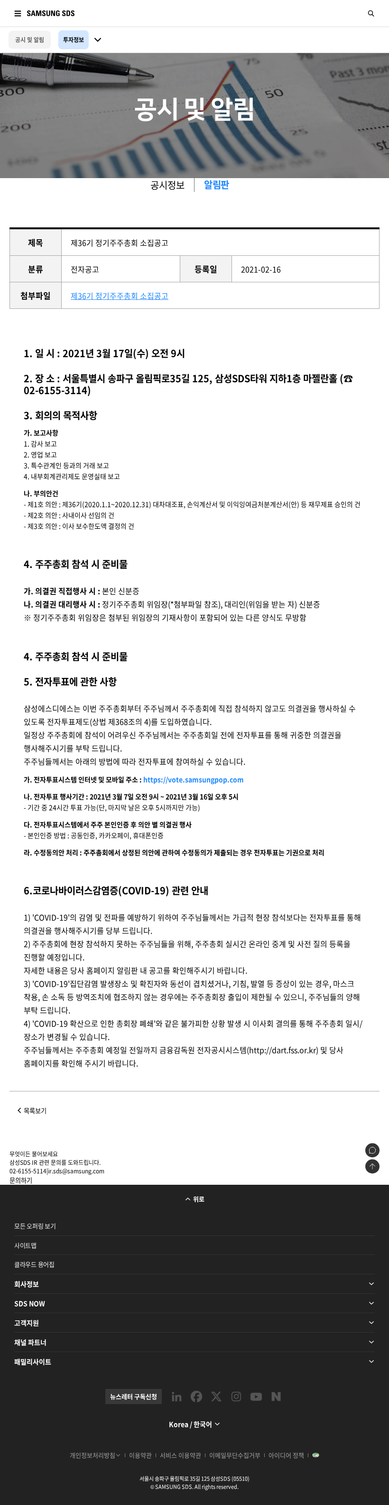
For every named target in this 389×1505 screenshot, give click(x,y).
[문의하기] (372, 1150)
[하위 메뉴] (97, 40)
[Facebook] (196, 1396)
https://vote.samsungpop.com (193, 779)
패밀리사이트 (32, 1361)
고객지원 (26, 1322)
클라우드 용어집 (34, 1264)
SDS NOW (29, 1303)
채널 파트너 (30, 1342)
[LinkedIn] (176, 1396)
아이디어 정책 (286, 1455)
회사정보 (26, 1284)
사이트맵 (25, 1245)
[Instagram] (236, 1396)
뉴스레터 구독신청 (133, 1396)
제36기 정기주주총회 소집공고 (119, 295)
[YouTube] (256, 1396)
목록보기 (35, 1111)
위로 (198, 1198)
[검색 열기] (371, 13)
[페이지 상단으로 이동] (372, 1166)
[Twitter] (216, 1396)
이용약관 (140, 1455)
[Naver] (276, 1396)
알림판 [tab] (217, 184)
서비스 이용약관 (180, 1455)
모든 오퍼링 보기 (35, 1225)
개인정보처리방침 (92, 1455)
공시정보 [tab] (167, 185)
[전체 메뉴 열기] (17, 13)
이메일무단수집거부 (234, 1455)
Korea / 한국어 (190, 1424)
